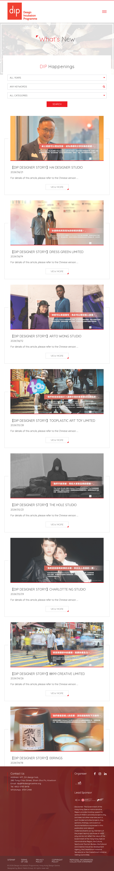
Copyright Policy (57, 861)
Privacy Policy (40, 861)
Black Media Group (25, 868)
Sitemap (11, 860)
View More (57, 187)
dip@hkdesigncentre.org (29, 783)
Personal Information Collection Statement (81, 861)
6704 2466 (27, 789)
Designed (11, 868)
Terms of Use (24, 861)
